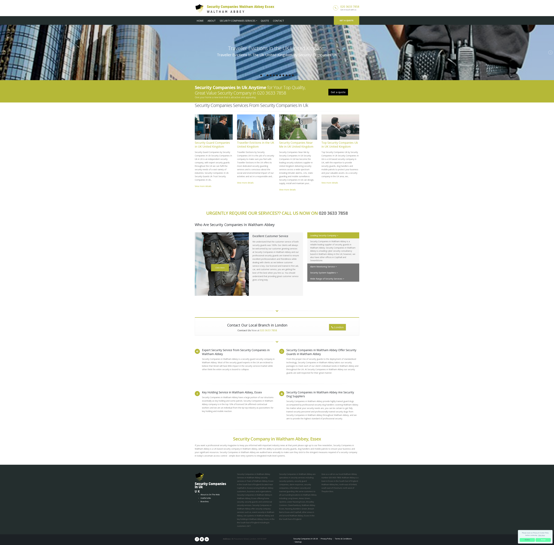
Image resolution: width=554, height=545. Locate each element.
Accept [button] (543, 540)
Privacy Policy (326, 539)
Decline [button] (527, 540)
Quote (265, 20)
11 (293, 75)
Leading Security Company (323, 235)
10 (290, 75)
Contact (278, 20)
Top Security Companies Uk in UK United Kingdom (339, 144)
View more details (203, 186)
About (212, 20)
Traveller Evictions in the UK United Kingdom (255, 144)
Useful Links (206, 498)
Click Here (220, 267)
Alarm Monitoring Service (322, 266)
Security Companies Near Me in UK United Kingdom (277, 48)
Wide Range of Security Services (326, 278)
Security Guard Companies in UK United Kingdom (212, 144)
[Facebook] (197, 539)
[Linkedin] (207, 539)
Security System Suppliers (323, 272)
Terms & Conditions (343, 539)
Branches (205, 501)
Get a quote (346, 20)
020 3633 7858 (349, 7)
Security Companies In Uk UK (305, 539)
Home (200, 20)
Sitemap (298, 542)
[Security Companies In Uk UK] (199, 477)
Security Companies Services (237, 20)
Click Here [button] (541, 535)
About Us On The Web (210, 494)
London (338, 327)
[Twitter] (202, 539)
